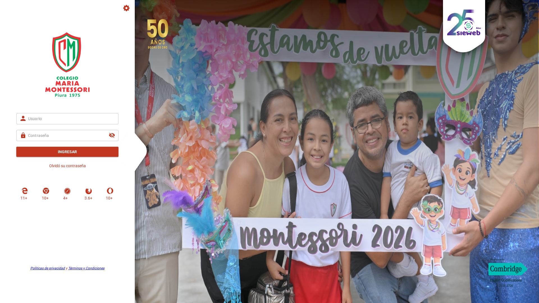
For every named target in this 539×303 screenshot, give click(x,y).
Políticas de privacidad (47, 268)
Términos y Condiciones (86, 268)
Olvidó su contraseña (67, 166)
